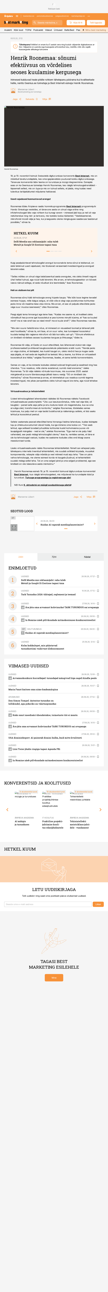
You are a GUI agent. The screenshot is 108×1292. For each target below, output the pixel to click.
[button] (48, 904)
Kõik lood (18, 30)
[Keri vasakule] (16, 251)
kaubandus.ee (28, 16)
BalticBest (69, 30)
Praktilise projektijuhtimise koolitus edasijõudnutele (52, 824)
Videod (48, 30)
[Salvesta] (98, 576)
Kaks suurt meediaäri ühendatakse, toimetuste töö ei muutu (45, 715)
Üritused (58, 30)
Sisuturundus (34, 629)
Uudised (25, 576)
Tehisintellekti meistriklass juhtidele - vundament (80, 824)
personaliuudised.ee (45, 16)
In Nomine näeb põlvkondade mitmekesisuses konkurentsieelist (60, 620)
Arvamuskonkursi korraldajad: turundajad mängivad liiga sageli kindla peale (55, 678)
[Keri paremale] (91, 251)
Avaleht (8, 30)
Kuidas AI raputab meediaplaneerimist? (62, 524)
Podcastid (38, 30)
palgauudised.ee (62, 16)
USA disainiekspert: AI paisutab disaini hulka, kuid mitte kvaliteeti (45, 737)
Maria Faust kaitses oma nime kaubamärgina (33, 689)
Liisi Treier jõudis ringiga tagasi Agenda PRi (36, 749)
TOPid (28, 30)
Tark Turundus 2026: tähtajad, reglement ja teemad (48, 594)
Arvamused (14, 697)
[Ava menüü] (17, 16)
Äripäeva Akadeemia (24, 818)
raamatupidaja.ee (78, 16)
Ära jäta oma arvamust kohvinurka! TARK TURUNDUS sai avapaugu (62, 607)
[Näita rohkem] (89, 16)
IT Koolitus (48, 818)
